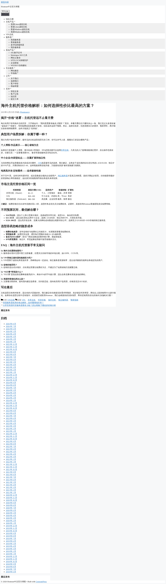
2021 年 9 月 (11, 472)
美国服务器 (15, 40)
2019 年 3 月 (11, 549)
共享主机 (65, 150)
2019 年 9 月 (11, 533)
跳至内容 (5, 2)
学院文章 (14, 91)
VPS (40, 163)
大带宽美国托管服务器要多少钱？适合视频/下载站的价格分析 (29, 305)
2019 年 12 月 (11, 526)
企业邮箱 (14, 63)
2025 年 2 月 (11, 370)
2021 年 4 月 (11, 485)
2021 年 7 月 (11, 477)
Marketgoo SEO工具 (19, 55)
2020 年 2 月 (11, 521)
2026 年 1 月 (11, 342)
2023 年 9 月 (11, 411)
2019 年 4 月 (11, 546)
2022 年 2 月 (11, 459)
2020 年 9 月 (11, 503)
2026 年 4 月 (11, 334)
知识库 (14, 96)
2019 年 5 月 (11, 544)
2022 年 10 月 (11, 439)
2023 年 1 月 (11, 431)
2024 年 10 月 (11, 380)
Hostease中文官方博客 (10, 7)
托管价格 (42, 300)
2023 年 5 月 (11, 421)
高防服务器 (15, 47)
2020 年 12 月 (11, 495)
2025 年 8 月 (11, 354)
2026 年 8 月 (11, 324)
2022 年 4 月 (11, 454)
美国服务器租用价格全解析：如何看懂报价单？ (23, 303)
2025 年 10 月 (11, 349)
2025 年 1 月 (11, 372)
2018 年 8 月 (11, 567)
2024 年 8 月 (11, 385)
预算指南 (74, 300)
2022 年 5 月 (11, 452)
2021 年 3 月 (11, 487)
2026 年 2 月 (11, 339)
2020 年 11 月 (11, 498)
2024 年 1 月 (11, 400)
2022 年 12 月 (11, 434)
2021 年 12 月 (11, 464)
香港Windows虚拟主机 (20, 29)
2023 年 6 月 (11, 418)
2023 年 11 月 (11, 406)
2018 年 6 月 (11, 572)
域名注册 (10, 19)
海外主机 (52, 300)
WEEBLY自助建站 (18, 65)
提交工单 (14, 99)
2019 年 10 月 (11, 531)
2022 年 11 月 (11, 436)
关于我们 (14, 78)
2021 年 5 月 (11, 482)
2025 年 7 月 (11, 357)
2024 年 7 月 (11, 388)
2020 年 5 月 (11, 513)
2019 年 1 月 (11, 554)
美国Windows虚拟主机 (20, 32)
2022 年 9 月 (11, 441)
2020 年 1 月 (11, 523)
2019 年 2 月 (11, 551)
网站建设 (14, 71)
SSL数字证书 (16, 53)
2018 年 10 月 (11, 562)
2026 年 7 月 (11, 326)
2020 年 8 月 (11, 505)
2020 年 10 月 (11, 500)
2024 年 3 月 (11, 395)
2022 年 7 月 (11, 446)
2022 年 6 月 (11, 449)
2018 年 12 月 (11, 556)
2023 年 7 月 (11, 416)
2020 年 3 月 (11, 518)
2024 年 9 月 (11, 383)
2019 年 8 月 (11, 536)
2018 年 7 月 (11, 569)
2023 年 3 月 (11, 426)
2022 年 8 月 (11, 444)
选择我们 (14, 81)
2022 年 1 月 (11, 462)
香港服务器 (15, 42)
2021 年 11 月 (11, 467)
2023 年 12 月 (11, 403)
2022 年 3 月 (11, 457)
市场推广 (14, 73)
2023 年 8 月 (11, 413)
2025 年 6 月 (11, 360)
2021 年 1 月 (11, 492)
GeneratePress (41, 582)
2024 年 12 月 (11, 375)
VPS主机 (9, 34)
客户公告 (14, 94)
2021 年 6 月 (11, 480)
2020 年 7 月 (11, 508)
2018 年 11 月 (11, 559)
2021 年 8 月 (11, 475)
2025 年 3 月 (11, 367)
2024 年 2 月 (11, 398)
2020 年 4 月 (11, 515)
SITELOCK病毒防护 (19, 60)
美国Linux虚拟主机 (19, 24)
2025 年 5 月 (11, 362)
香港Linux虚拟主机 (19, 27)
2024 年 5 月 (11, 390)
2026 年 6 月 (11, 329)
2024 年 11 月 (11, 377)
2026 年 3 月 (11, 337)
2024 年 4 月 (11, 393)
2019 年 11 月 (11, 528)
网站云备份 (15, 58)
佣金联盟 (14, 86)
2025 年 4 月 (11, 365)
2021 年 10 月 (11, 469)
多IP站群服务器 (17, 45)
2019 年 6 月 (11, 541)
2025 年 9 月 (11, 352)
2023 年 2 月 (11, 429)
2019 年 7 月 (11, 539)
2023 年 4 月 (11, 423)
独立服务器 (63, 176)
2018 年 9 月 (11, 564)
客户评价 (14, 84)
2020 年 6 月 (11, 510)
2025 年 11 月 (11, 347)
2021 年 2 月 (11, 490)
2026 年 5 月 (11, 331)
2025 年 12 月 (11, 344)
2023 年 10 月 (11, 408)
